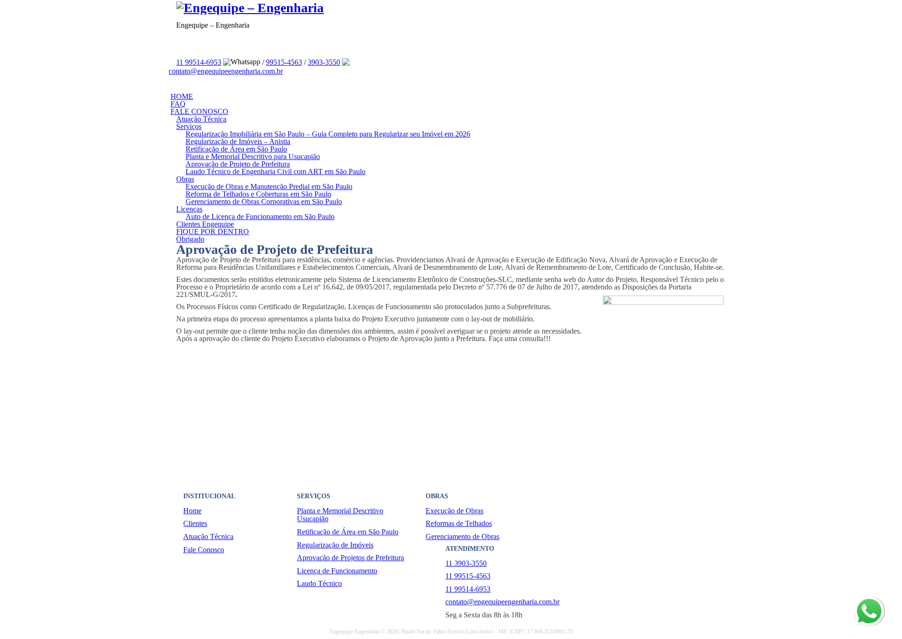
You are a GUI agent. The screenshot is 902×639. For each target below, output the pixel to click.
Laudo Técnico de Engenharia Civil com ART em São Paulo (275, 171)
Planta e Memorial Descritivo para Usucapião (253, 156)
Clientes (195, 523)
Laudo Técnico (319, 583)
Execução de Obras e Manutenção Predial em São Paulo (269, 186)
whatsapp (868, 600)
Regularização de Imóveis (335, 545)
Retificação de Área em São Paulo (236, 149)
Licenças (189, 209)
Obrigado (190, 239)
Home (192, 511)
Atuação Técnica (201, 119)
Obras (185, 179)
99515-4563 (284, 62)
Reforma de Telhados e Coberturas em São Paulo (258, 194)
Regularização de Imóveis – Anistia (238, 141)
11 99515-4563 (467, 576)
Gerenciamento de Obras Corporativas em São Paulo (264, 201)
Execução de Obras (454, 511)
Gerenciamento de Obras (462, 536)
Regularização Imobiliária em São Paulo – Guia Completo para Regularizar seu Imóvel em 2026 (328, 134)
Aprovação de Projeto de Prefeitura (238, 164)
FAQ (178, 104)
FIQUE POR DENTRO (212, 232)
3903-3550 (324, 62)
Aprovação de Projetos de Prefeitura (350, 558)
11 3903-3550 (466, 563)
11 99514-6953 (198, 62)
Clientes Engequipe (205, 224)
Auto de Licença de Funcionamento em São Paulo (260, 217)
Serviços (189, 126)
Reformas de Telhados (459, 523)
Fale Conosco (203, 550)
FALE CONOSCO (199, 111)
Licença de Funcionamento (337, 571)
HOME (182, 96)
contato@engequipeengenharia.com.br (226, 71)
